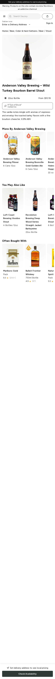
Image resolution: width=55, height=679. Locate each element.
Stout (49, 31)
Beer (41, 31)
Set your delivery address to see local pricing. (27, 2)
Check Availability (27, 674)
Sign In (49, 23)
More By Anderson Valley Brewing (23, 128)
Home (5, 31)
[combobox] (26, 16)
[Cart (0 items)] (47, 16)
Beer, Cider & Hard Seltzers (23, 31)
